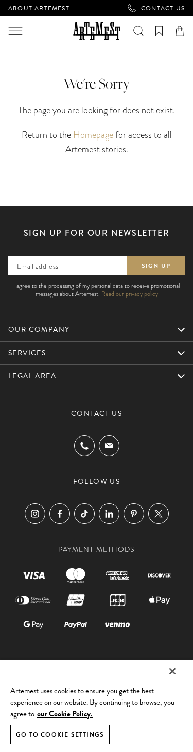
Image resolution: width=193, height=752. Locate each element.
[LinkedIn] (109, 513)
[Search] (138, 31)
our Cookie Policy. (65, 714)
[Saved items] (159, 31)
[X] (158, 513)
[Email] (109, 445)
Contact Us (163, 8)
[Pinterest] (134, 513)
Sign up (156, 265)
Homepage (93, 134)
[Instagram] (35, 513)
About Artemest (38, 8)
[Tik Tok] (84, 513)
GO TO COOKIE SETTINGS (60, 734)
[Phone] (84, 446)
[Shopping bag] (179, 31)
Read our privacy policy (129, 294)
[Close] (172, 671)
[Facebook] (59, 513)
